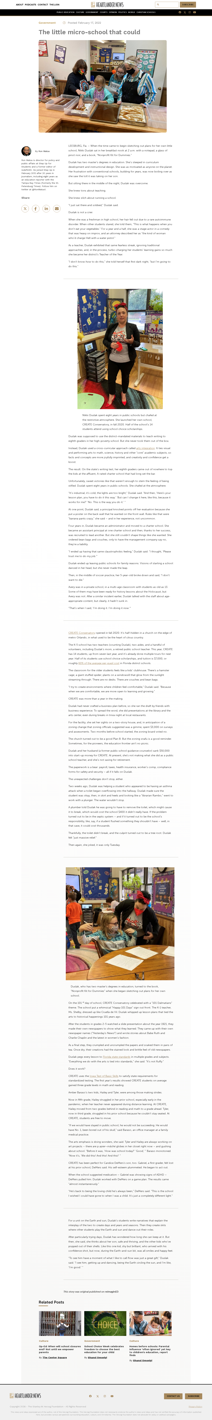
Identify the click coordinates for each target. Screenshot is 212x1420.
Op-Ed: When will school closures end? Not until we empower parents (60, 1349)
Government (92, 12)
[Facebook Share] (36, 209)
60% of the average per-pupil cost (98, 663)
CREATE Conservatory (81, 632)
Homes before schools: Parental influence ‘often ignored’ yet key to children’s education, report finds (150, 1351)
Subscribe (188, 5)
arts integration (145, 448)
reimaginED (111, 1291)
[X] (183, 12)
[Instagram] (188, 12)
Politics (122, 12)
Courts (103, 12)
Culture (80, 12)
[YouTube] (193, 12)
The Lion (54, 4)
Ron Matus (44, 151)
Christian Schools (146, 12)
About (19, 4)
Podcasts (30, 4)
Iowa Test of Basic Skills (104, 1076)
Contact (43, 4)
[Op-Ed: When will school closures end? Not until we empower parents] (60, 1323)
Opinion (113, 12)
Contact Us (173, 1396)
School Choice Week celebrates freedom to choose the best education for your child (104, 1349)
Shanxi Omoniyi (97, 1357)
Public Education (65, 12)
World (131, 12)
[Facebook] (178, 12)
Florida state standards (116, 1056)
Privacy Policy (195, 1406)
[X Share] (25, 209)
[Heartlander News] (106, 4)
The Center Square (55, 1357)
